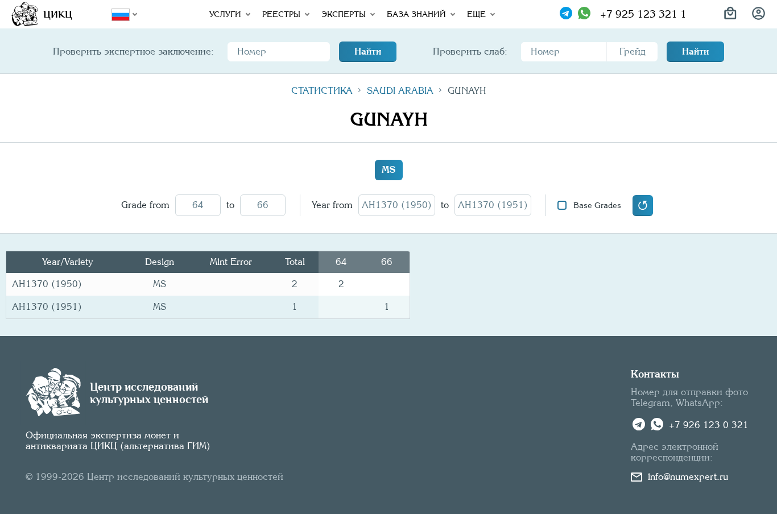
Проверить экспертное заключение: (133, 51)
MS (389, 169)
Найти (367, 51)
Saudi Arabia (400, 90)
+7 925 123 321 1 (643, 14)
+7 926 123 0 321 (709, 425)
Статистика (322, 90)
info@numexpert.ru (688, 476)
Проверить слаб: (470, 51)
